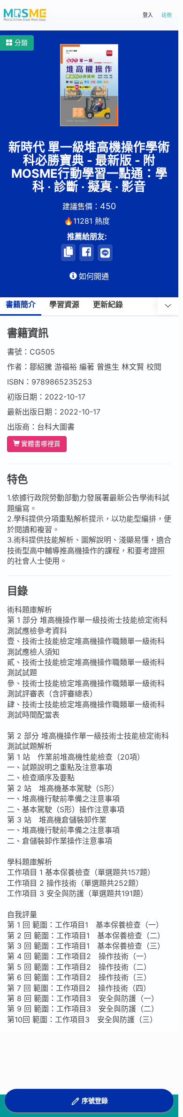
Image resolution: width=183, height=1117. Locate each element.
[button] (17, 43)
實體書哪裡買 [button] (41, 443)
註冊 (166, 15)
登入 (148, 15)
